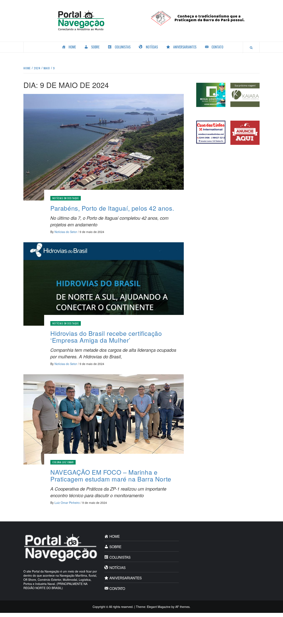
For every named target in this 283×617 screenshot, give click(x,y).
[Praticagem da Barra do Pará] (202, 18)
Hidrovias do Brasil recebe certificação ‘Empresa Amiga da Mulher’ (106, 337)
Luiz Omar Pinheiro (67, 503)
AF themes (182, 607)
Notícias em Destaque (65, 198)
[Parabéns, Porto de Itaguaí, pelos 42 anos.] (103, 147)
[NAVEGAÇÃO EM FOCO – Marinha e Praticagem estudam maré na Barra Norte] (103, 419)
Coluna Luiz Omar (63, 462)
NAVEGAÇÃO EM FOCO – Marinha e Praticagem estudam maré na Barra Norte (110, 475)
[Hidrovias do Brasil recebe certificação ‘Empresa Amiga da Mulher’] (103, 283)
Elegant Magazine (159, 607)
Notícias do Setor (66, 232)
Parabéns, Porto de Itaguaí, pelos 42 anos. (112, 208)
